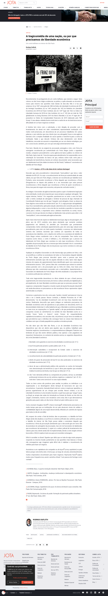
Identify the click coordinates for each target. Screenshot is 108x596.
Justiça (81, 566)
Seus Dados (95, 573)
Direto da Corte (42, 565)
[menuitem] (7, 8)
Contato (12, 593)
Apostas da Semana (27, 557)
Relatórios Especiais (40, 576)
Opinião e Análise (83, 572)
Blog (93, 582)
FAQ (5, 593)
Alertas (66, 585)
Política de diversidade (95, 569)
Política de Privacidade (95, 564)
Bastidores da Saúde (68, 563)
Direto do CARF (42, 562)
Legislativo (81, 560)
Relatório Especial (53, 573)
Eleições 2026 (82, 583)
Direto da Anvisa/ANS (68, 567)
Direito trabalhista (83, 580)
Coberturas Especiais (82, 576)
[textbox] (26, 3)
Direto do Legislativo (40, 569)
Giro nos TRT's (55, 570)
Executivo (81, 557)
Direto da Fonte (55, 567)
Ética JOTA (95, 560)
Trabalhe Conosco (24, 593)
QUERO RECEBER (94, 127)
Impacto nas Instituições (25, 561)
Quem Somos (96, 579)
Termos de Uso (96, 576)
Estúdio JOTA (96, 557)
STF (80, 563)
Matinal (40, 573)
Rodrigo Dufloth (31, 47)
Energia (81, 569)
